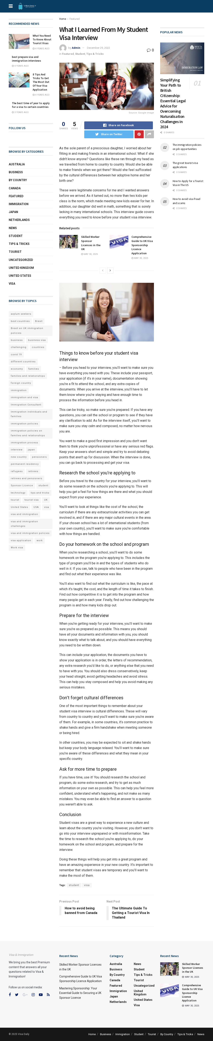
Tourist (15, 251)
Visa (12, 283)
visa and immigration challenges (24, 523)
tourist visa (32, 500)
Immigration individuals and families (29, 414)
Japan (13, 212)
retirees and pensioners (26, 478)
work (40, 540)
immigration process (24, 442)
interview (16, 449)
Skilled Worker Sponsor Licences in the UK (90, 243)
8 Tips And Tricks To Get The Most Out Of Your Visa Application (41, 82)
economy (17, 369)
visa (87, 885)
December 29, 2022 (98, 47)
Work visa (17, 547)
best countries (20, 321)
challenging (18, 347)
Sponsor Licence (22, 485)
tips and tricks (40, 492)
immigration (19, 390)
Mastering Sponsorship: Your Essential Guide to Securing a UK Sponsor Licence (80, 993)
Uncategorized (21, 260)
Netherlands (19, 220)
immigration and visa (24, 397)
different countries (23, 361)
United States (20, 275)
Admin (76, 47)
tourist (15, 500)
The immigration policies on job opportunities (187, 147)
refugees (17, 471)
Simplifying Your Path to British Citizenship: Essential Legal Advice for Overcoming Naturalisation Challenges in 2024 (173, 103)
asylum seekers (21, 314)
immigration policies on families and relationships (28, 433)
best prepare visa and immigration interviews (26, 58)
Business (16, 172)
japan (31, 449)
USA (36, 507)
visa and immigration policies (30, 533)
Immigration (18, 204)
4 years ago (42, 48)
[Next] (110, 270)
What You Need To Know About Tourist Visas (42, 39)
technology (18, 492)
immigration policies (24, 423)
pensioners (39, 457)
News (13, 228)
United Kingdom (21, 267)
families (33, 369)
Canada (15, 188)
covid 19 (16, 354)
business (17, 340)
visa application (21, 540)
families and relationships (28, 376)
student (74, 885)
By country (18, 180)
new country (19, 457)
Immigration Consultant (26, 404)
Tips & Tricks (95, 53)
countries (38, 347)
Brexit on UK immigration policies (27, 330)
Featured (74, 18)
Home (62, 18)
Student (80, 53)
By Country (166, 1034)
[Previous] (103, 270)
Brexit (38, 321)
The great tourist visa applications (185, 165)
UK (46, 500)
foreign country (21, 383)
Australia (17, 164)
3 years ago (21, 112)
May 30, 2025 (90, 254)
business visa (37, 340)
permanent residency (25, 464)
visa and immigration (24, 514)
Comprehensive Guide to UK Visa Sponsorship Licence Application (142, 245)
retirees (33, 471)
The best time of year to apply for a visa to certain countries (31, 105)
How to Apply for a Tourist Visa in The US (188, 183)
